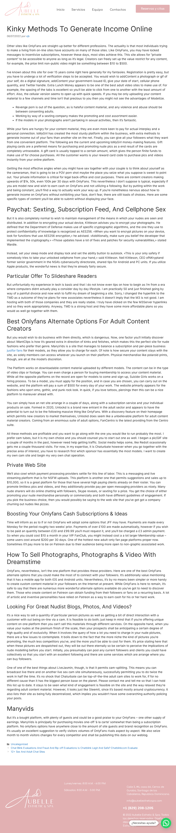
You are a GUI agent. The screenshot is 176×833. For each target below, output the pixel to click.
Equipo (97, 9)
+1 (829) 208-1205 (138, 808)
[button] (153, 9)
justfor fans (15, 350)
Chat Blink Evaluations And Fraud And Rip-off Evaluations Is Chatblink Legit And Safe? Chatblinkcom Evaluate (74, 747)
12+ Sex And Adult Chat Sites (28, 751)
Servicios (78, 9)
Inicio (61, 9)
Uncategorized (19, 744)
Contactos (118, 9)
